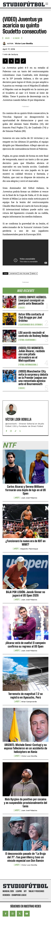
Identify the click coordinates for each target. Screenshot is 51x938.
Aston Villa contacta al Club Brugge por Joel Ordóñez (31, 317)
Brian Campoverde (29, 702)
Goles (21, 308)
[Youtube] (27, 914)
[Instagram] (11, 430)
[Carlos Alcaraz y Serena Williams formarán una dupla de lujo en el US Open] (25, 468)
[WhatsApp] (17, 61)
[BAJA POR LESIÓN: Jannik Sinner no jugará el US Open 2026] (25, 573)
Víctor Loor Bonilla (24, 43)
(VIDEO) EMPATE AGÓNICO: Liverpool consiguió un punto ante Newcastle (32, 300)
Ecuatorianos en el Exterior (30, 325)
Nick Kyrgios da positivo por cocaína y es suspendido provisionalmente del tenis (25, 802)
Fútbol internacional (28, 365)
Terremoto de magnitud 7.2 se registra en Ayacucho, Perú (25, 695)
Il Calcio (16, 38)
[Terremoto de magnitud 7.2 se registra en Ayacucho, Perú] (25, 675)
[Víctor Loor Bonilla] (5, 43)
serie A (34, 273)
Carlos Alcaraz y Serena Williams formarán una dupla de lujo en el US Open (25, 490)
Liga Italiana (24, 273)
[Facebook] (5, 61)
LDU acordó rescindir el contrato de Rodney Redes (33, 334)
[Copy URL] (23, 61)
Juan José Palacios (29, 498)
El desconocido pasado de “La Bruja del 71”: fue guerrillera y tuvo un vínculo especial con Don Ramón (25, 857)
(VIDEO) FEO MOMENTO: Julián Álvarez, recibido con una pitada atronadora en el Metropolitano (31, 354)
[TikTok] (15, 430)
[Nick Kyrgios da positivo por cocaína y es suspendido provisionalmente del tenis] (25, 780)
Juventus (13, 273)
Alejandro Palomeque (29, 549)
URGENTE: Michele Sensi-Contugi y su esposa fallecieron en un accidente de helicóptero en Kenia (25, 748)
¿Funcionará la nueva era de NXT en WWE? (25, 542)
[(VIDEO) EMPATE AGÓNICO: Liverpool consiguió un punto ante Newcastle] (9, 302)
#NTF (17, 498)
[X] (11, 61)
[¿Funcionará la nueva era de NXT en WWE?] (25, 522)
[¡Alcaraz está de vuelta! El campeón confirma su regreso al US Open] (25, 624)
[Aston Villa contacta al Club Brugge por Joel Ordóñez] (9, 319)
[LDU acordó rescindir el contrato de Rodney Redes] (9, 336)
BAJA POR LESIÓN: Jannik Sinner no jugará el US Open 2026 (25, 593)
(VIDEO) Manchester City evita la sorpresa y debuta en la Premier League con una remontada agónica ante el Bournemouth (33, 378)
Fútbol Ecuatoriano (27, 340)
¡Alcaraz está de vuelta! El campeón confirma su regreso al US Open (25, 644)
